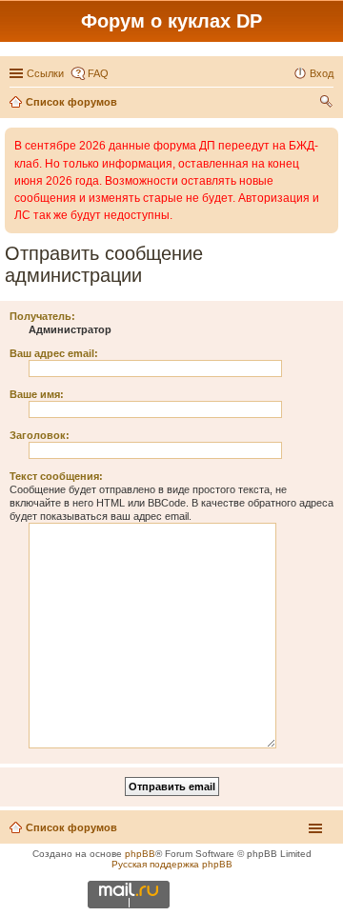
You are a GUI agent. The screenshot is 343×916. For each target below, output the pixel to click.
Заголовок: (40, 435)
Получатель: (42, 316)
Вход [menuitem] (321, 73)
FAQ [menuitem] (98, 73)
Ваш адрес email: (54, 353)
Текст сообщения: (56, 476)
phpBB (140, 853)
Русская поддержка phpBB (171, 864)
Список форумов (71, 827)
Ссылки (45, 73)
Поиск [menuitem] (327, 103)
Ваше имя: (37, 394)
